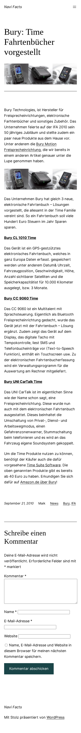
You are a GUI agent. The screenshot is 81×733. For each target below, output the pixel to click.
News (54, 503)
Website (10, 636)
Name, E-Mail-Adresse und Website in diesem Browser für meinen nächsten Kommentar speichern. (38, 651)
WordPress (55, 717)
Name (10, 612)
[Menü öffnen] (74, 7)
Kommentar (15, 576)
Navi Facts (13, 7)
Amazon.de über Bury (38, 482)
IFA (73, 503)
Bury (66, 503)
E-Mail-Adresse (18, 621)
